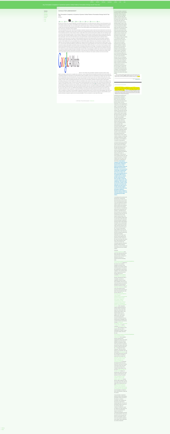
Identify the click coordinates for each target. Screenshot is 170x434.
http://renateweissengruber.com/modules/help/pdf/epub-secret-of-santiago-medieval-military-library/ (124, 336)
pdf (116, 347)
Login (125, 2)
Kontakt (115, 2)
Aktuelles (97, 2)
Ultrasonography (122, 352)
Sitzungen (103, 2)
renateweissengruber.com (119, 251)
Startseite (92, 2)
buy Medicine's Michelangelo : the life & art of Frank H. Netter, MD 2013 (120, 323)
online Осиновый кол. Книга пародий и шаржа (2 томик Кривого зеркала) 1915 (119, 378)
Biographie (110, 2)
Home (3, 429)
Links (120, 2)
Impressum (92, 100)
